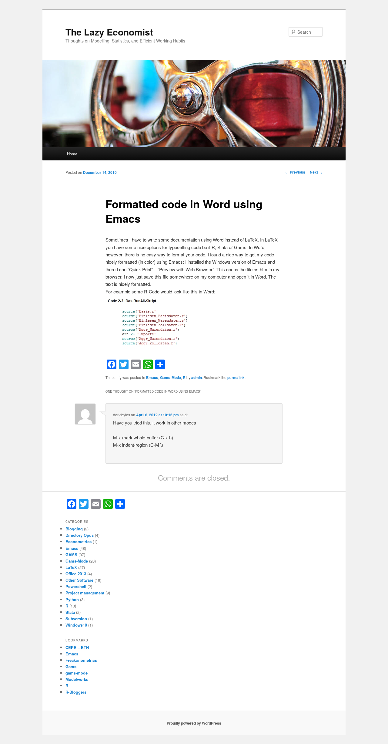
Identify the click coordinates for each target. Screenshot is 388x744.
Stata (70, 612)
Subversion (76, 618)
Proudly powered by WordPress (194, 723)
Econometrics (78, 541)
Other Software (79, 580)
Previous (295, 172)
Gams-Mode (170, 377)
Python (72, 599)
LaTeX (71, 567)
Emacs (152, 377)
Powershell (75, 586)
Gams (70, 666)
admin (196, 377)
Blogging (74, 529)
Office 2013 (75, 574)
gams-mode (76, 673)
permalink (236, 377)
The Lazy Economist (109, 31)
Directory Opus (79, 535)
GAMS (71, 554)
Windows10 (76, 625)
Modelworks (76, 679)
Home (72, 154)
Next (316, 172)
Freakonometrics (81, 660)
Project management (84, 593)
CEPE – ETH (77, 647)
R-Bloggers (75, 692)
